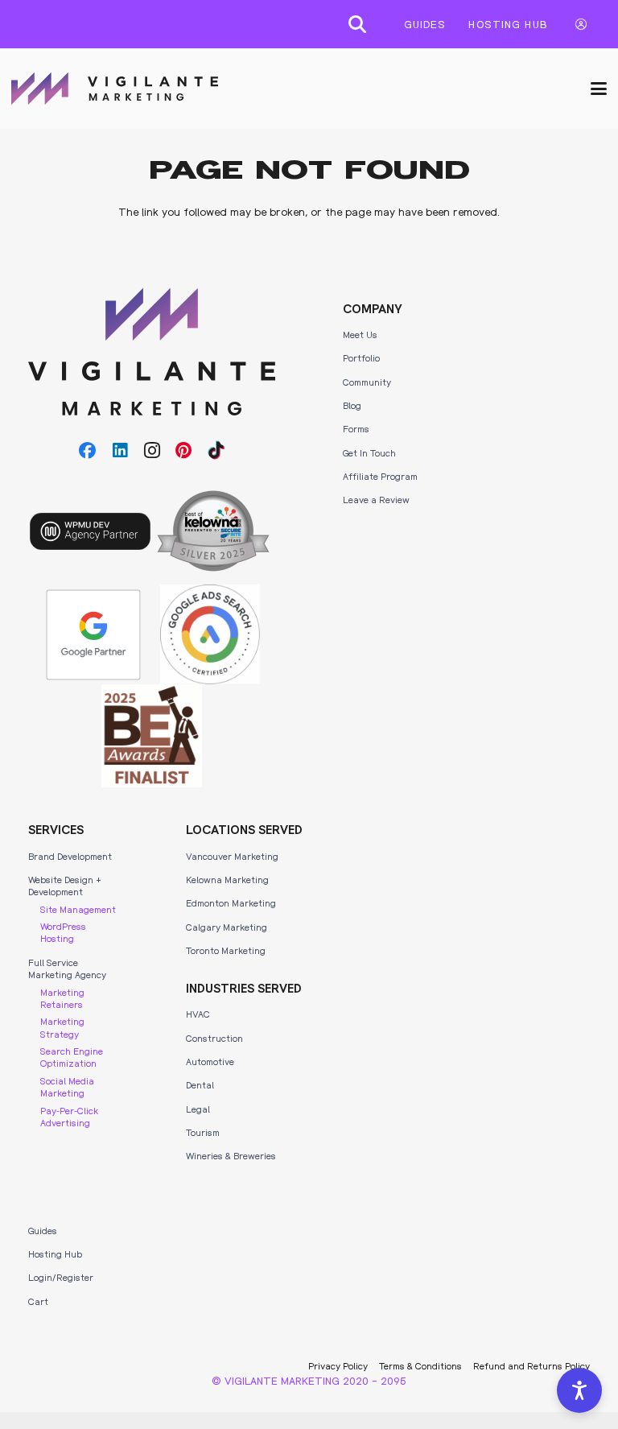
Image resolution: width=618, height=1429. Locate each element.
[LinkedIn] (120, 451)
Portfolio (361, 357)
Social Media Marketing (67, 1086)
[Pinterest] (184, 451)
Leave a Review (376, 499)
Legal (198, 1108)
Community (367, 381)
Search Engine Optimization (71, 1056)
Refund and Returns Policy (531, 1365)
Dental (200, 1084)
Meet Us (360, 334)
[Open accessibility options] (579, 1390)
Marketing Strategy (62, 1027)
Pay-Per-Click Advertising (69, 1116)
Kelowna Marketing (227, 879)
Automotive (210, 1061)
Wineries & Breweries (231, 1155)
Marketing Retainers (62, 998)
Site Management (78, 909)
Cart (38, 1301)
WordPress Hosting (63, 932)
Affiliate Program (380, 475)
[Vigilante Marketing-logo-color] (114, 88)
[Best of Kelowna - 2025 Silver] (213, 531)
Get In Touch (369, 452)
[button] (357, 24)
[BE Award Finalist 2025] (151, 735)
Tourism (203, 1132)
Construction (214, 1037)
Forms (356, 428)
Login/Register (60, 1276)
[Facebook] (88, 451)
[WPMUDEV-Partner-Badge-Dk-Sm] (90, 531)
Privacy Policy (338, 1365)
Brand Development (70, 855)
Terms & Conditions (420, 1365)
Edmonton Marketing (231, 902)
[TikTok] (216, 451)
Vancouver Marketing (232, 855)
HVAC (198, 1013)
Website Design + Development (64, 885)
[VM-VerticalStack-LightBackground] (151, 352)
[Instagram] (152, 451)
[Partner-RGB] (93, 635)
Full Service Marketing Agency (67, 968)
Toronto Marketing (226, 950)
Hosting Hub (55, 1253)
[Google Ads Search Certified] (210, 634)
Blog (352, 405)
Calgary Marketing (226, 926)
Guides (42, 1230)
